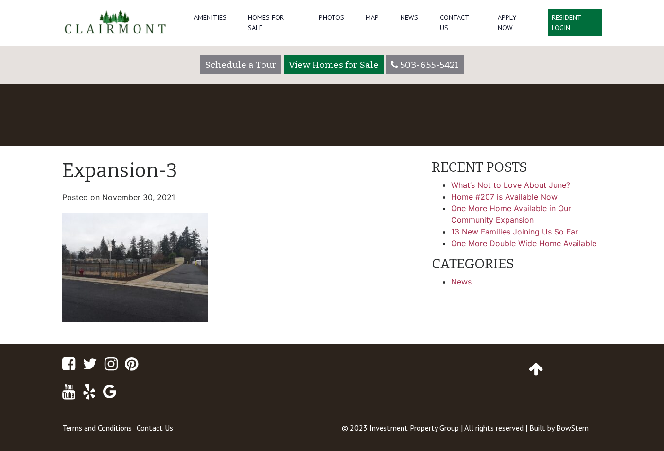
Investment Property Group (414, 428)
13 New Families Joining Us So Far (514, 231)
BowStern (572, 428)
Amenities (210, 17)
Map (372, 17)
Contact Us (454, 22)
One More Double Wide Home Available (523, 243)
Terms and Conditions (97, 428)
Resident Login (566, 22)
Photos (331, 17)
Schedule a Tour (241, 64)
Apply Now (507, 22)
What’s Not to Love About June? (510, 185)
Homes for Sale (266, 22)
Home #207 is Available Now (504, 196)
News (409, 17)
